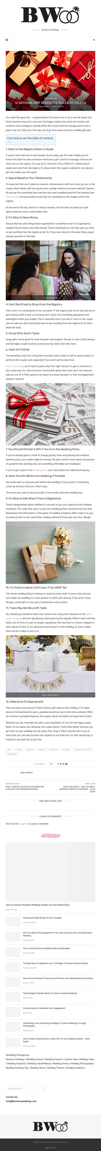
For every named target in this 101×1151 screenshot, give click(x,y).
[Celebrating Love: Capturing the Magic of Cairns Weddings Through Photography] (13, 1027)
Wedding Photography (82, 1063)
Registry (42, 749)
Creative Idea (70, 1059)
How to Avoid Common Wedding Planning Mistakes (46, 948)
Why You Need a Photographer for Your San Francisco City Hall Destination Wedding (57, 934)
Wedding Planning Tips (17, 1067)
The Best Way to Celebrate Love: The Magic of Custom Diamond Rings (55, 963)
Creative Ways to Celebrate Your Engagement (44, 1008)
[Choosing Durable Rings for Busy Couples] (13, 921)
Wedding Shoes (37, 1067)
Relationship (53, 749)
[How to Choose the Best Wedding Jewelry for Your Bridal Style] (50, 872)
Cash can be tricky (15, 366)
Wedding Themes (55, 1067)
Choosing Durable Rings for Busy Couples (42, 918)
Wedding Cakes (86, 1059)
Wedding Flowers (53, 1059)
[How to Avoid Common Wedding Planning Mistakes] (13, 952)
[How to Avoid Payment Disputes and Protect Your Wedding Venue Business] (13, 982)
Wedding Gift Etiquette (83, 749)
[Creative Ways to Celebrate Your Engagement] (13, 1012)
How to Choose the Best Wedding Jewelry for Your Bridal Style (37, 905)
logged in (23, 823)
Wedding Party (12, 754)
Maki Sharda (43, 106)
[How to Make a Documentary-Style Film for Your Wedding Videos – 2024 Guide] (13, 1042)
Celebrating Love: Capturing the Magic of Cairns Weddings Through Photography (54, 1024)
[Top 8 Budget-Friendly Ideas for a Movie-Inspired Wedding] (13, 997)
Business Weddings (15, 1059)
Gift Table (18, 749)
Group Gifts (30, 749)
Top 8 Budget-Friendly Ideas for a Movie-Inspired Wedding (50, 993)
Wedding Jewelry (61, 1063)
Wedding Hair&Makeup (39, 1063)
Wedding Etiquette (50, 98)
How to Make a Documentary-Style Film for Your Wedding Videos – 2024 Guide (56, 1040)
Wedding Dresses (34, 1059)
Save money (66, 749)
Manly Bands (12, 196)
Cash (9, 749)
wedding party (40, 470)
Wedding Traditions (75, 1067)
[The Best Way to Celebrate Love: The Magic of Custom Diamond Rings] (13, 967)
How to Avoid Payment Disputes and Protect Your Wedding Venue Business (58, 978)
